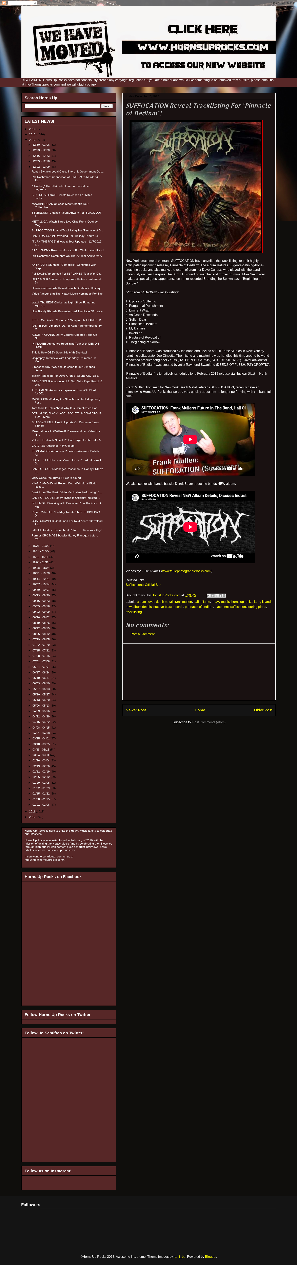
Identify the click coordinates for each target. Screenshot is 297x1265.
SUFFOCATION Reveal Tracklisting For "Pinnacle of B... (67, 230)
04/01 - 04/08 (42, 733)
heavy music (221, 601)
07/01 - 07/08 (42, 661)
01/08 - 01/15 (42, 799)
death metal (164, 601)
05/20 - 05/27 (42, 694)
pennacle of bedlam (199, 606)
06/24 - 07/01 (42, 666)
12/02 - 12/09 (42, 166)
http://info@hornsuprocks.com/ (44, 859)
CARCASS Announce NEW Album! (53, 445)
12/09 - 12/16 (42, 161)
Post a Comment (143, 634)
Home (200, 710)
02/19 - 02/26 (42, 766)
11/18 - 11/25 (41, 551)
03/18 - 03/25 (42, 744)
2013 (32, 134)
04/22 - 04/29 (42, 716)
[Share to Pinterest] (224, 596)
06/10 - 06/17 (42, 678)
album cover (145, 601)
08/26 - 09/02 (42, 617)
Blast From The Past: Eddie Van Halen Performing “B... (67, 492)
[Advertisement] (199, 672)
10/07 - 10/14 (42, 584)
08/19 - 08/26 (42, 622)
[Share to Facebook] (220, 596)
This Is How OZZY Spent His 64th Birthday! (59, 352)
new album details (139, 606)
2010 (32, 817)
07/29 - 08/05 (42, 639)
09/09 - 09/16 (42, 606)
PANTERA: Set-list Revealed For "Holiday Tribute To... (66, 235)
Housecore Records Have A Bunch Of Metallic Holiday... (67, 288)
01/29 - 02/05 (42, 782)
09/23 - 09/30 (42, 595)
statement (222, 606)
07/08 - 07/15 (42, 656)
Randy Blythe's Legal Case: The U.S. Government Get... (68, 171)
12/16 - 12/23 (42, 155)
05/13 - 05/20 (42, 700)
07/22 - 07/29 (42, 644)
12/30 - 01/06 (42, 144)
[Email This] (209, 596)
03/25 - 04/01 (42, 738)
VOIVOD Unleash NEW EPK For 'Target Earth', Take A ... (68, 440)
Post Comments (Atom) (208, 722)
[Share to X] (216, 596)
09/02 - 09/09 (42, 611)
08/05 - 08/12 (42, 634)
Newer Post (136, 710)
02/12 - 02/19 (42, 771)
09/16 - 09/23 (42, 600)
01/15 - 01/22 (42, 793)
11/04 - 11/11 (41, 562)
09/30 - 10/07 (42, 589)
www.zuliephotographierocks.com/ (186, 571)
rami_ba (179, 1256)
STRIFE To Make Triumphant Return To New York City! (67, 530)
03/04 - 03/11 (41, 755)
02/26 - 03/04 (42, 760)
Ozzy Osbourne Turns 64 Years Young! (57, 477)
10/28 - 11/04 (41, 567)
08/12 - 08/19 (42, 628)
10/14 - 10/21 (42, 578)
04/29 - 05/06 (42, 711)
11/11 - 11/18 (41, 556)
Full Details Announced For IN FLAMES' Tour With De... (67, 273)
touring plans (257, 606)
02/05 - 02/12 (42, 777)
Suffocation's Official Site (143, 584)
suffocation (238, 606)
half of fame (202, 601)
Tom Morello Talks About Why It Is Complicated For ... (66, 408)
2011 (32, 811)
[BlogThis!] (213, 596)
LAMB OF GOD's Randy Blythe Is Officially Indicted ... (66, 497)
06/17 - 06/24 (42, 672)
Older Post (263, 710)
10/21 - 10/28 (42, 573)
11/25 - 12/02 (41, 545)
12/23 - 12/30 (42, 150)
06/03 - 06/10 (42, 683)
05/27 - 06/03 (42, 689)
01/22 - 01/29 (42, 788)
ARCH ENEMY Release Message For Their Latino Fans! (68, 250)
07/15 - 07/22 (42, 650)
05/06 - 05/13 (42, 705)
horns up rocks (241, 601)
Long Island (262, 601)
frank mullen (183, 601)
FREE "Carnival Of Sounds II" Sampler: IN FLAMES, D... (67, 320)
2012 (32, 139)
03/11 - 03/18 (41, 749)
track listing (134, 612)
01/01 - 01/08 (42, 804)
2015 (32, 129)
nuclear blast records (168, 606)
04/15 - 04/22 (42, 721)
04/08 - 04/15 (42, 727)
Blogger (210, 1256)
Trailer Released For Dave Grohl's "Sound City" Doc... (66, 375)
